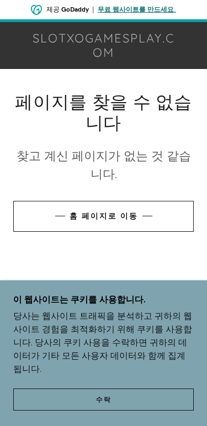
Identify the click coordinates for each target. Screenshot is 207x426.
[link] (103, 45)
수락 (104, 399)
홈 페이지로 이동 (104, 216)
